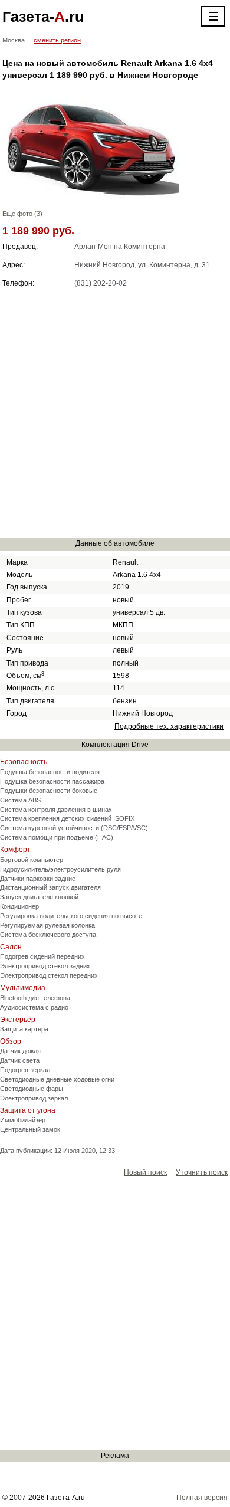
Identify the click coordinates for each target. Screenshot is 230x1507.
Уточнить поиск (202, 1172)
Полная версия (202, 1497)
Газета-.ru (43, 16)
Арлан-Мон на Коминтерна (119, 247)
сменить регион (57, 40)
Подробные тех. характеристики (169, 726)
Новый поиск (145, 1172)
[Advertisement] (115, 412)
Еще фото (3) (22, 213)
